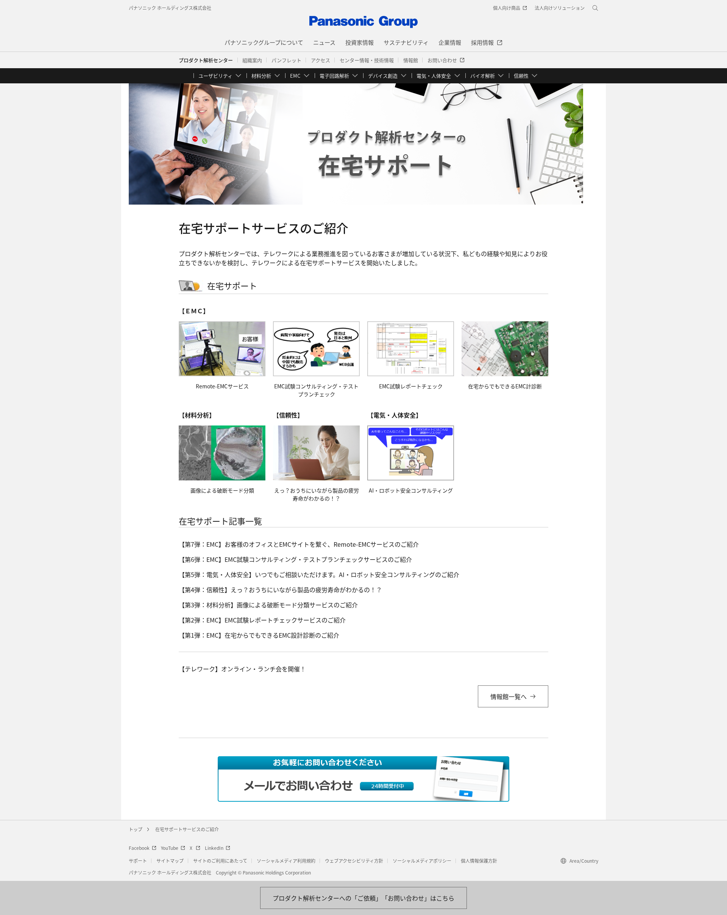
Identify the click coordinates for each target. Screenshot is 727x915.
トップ (135, 829)
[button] (252, 60)
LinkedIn (214, 848)
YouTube (169, 848)
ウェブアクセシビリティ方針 (354, 860)
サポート (138, 860)
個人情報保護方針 (479, 860)
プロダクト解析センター (206, 60)
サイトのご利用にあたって (220, 860)
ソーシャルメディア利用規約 (286, 860)
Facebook (139, 848)
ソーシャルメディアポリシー (422, 860)
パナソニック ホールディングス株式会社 (170, 8)
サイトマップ (170, 860)
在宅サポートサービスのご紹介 (187, 829)
